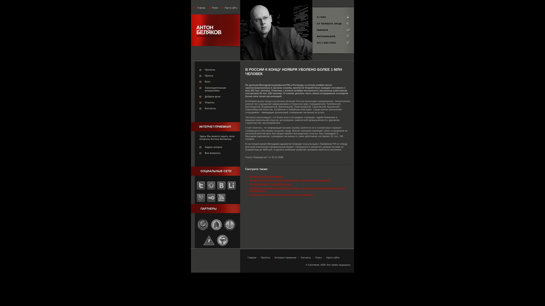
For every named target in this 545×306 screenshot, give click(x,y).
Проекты (210, 69)
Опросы (209, 102)
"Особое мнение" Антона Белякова (270, 184)
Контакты (210, 108)
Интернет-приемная (285, 257)
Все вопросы (212, 153)
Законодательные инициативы (215, 89)
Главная (252, 257)
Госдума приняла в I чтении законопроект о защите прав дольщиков (289, 180)
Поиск (318, 257)
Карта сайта (332, 257)
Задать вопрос (213, 147)
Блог (208, 81)
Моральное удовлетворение (266, 176)
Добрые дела (212, 96)
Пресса (209, 75)
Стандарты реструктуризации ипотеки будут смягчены (281, 194)
